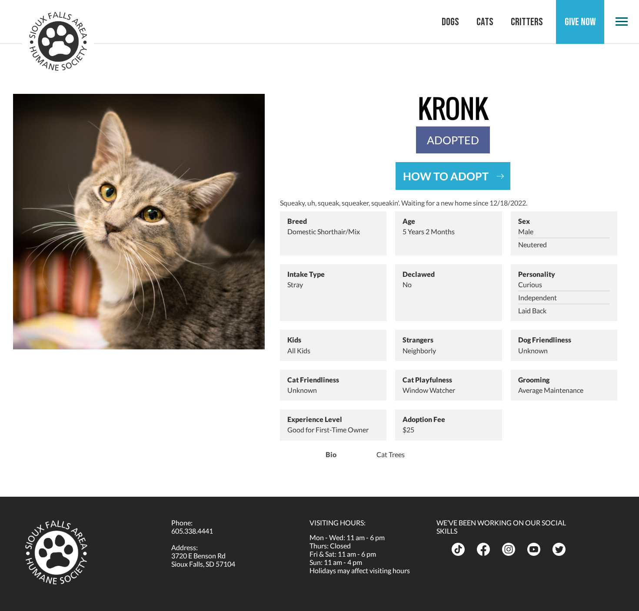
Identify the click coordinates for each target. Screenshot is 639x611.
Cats (484, 22)
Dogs (450, 22)
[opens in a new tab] (461, 549)
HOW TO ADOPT (446, 176)
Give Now (580, 22)
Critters (527, 22)
